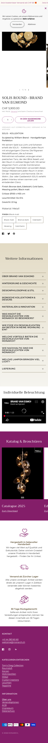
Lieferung (8, 368)
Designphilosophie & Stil (18, 290)
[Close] (45, 8)
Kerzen (5, 671)
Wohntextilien (9, 674)
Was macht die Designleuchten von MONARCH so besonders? (18, 316)
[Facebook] (5, 649)
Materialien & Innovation (18, 307)
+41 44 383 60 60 (10, 639)
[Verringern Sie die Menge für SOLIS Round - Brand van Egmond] (4, 120)
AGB (4, 705)
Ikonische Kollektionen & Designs (18, 298)
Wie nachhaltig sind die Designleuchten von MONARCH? (17, 350)
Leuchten (6, 682)
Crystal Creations (10, 680)
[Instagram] (11, 649)
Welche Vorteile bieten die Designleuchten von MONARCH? (20, 338)
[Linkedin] (18, 649)
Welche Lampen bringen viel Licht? (21, 360)
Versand (14, 111)
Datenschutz (8, 711)
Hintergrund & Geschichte (19, 283)
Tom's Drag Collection (12, 665)
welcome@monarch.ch (13, 642)
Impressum (7, 708)
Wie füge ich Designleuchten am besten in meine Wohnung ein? (21, 327)
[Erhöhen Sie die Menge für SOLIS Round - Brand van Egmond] (11, 120)
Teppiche (6, 685)
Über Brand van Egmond (18, 276)
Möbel (5, 677)
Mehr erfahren (29, 19)
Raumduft (7, 668)
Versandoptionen (10, 702)
